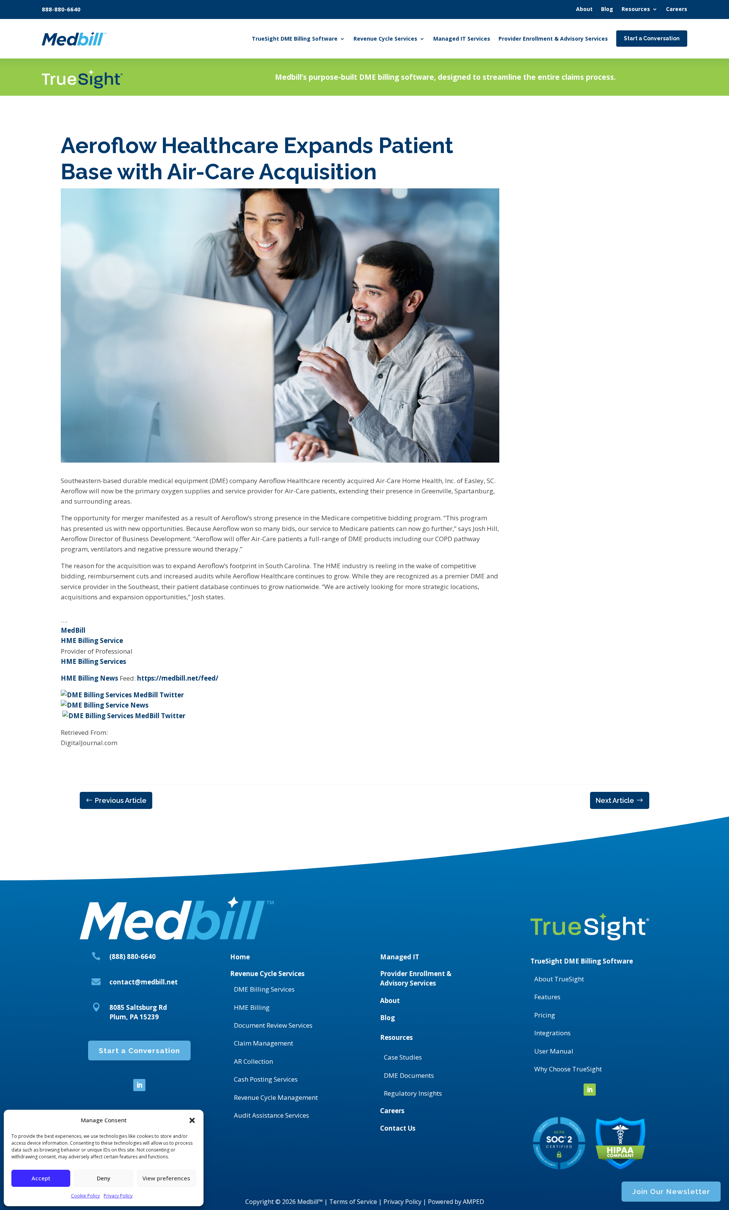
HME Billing (252, 1007)
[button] (192, 1120)
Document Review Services (273, 1025)
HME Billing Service (92, 640)
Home (240, 957)
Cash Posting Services (266, 1079)
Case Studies (403, 1057)
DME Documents (409, 1075)
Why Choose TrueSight (568, 1069)
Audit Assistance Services (271, 1115)
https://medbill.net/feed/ (177, 678)
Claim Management (263, 1043)
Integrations (552, 1032)
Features (547, 996)
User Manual (553, 1051)
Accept (41, 1178)
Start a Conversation (139, 1050)
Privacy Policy (118, 1196)
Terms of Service (353, 1201)
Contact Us (397, 1128)
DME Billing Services (264, 989)
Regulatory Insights (413, 1093)
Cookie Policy (85, 1196)
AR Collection (253, 1061)
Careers (392, 1110)
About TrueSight (559, 979)
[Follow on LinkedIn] (139, 1085)
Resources (396, 1037)
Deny (103, 1178)
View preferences (166, 1178)
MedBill (73, 630)
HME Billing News (89, 678)
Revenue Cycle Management (276, 1097)
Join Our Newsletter (671, 1191)
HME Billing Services (93, 661)
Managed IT (399, 957)
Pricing (544, 1015)
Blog (387, 1017)
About (390, 1000)
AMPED (473, 1201)
